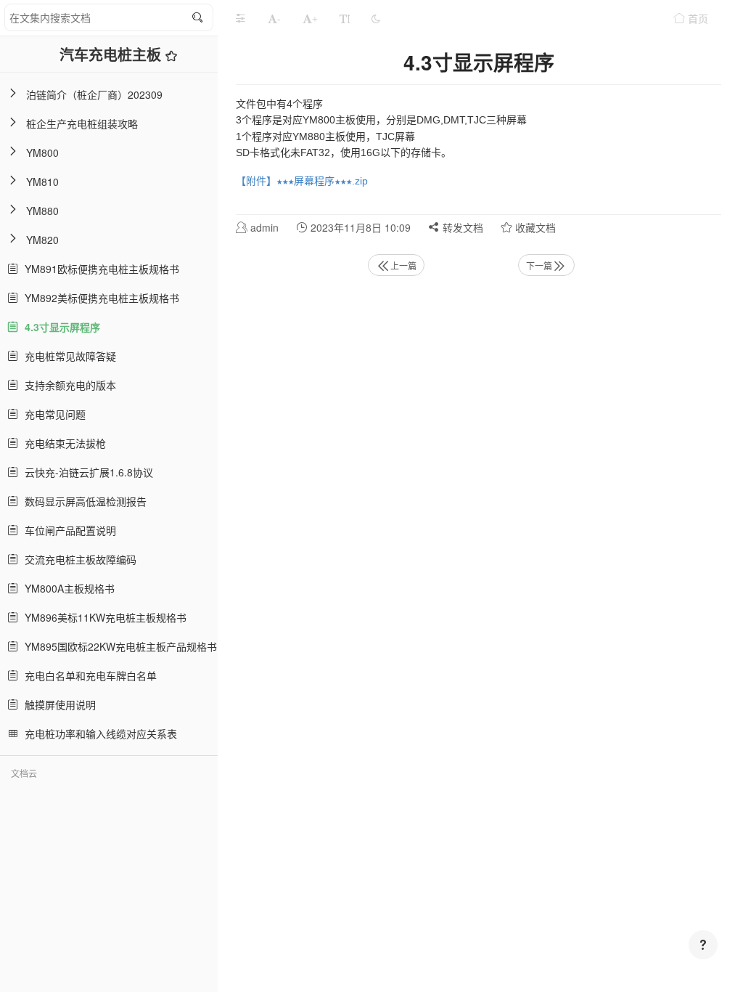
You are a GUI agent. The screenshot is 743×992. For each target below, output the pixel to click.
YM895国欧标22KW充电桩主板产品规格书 (118, 646)
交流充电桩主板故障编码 (77, 559)
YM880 (42, 210)
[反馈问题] (703, 944)
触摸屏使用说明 (57, 704)
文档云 (24, 773)
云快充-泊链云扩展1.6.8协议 (86, 472)
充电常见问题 (52, 414)
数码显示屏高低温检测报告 (83, 501)
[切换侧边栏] (240, 18)
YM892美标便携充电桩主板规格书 (99, 297)
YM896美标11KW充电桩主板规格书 (102, 617)
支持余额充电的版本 (67, 385)
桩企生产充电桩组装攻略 (82, 123)
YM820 (42, 239)
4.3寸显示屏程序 (59, 327)
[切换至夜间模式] (376, 18)
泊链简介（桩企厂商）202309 (94, 94)
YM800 (42, 152)
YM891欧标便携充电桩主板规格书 (99, 268)
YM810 (42, 181)
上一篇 (403, 265)
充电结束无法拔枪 (62, 443)
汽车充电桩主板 (112, 54)
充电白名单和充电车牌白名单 (88, 675)
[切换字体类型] (345, 18)
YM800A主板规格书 (67, 588)
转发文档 (461, 227)
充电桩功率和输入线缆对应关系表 (98, 733)
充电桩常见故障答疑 (67, 356)
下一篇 (539, 265)
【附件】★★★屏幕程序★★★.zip (302, 181)
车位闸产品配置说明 (67, 530)
